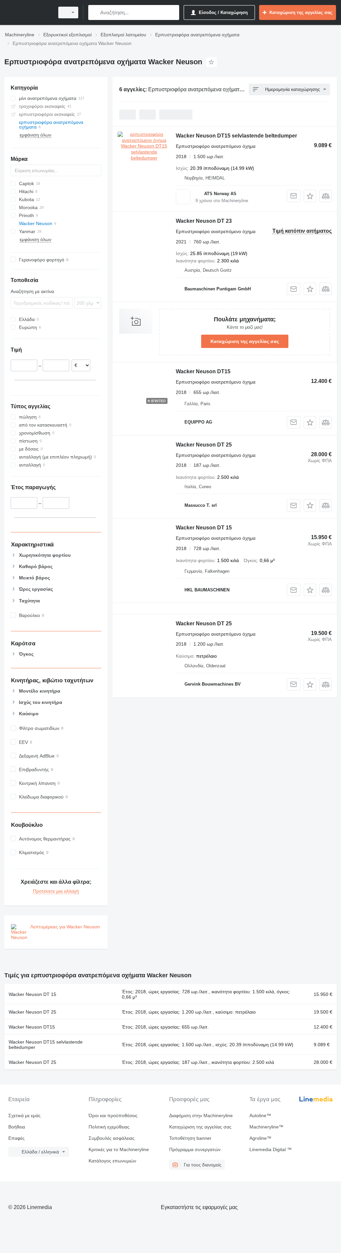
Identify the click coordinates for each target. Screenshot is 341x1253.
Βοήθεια (16, 1126)
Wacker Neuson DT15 (203, 371)
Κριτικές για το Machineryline (119, 1149)
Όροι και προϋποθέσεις (113, 1115)
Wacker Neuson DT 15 (204, 527)
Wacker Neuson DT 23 (204, 221)
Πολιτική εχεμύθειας (109, 1126)
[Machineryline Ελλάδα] (28, 12)
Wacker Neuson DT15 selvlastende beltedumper (236, 136)
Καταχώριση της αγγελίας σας (244, 341)
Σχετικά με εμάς (24, 1115)
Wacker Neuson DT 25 (204, 445)
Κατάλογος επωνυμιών (112, 1160)
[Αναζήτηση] (95, 12)
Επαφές (16, 1138)
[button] (310, 196)
